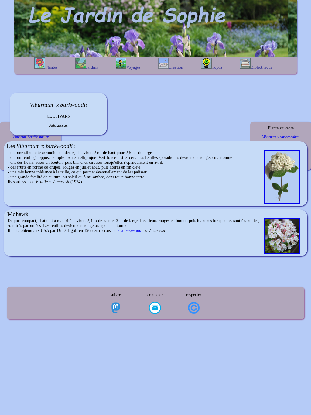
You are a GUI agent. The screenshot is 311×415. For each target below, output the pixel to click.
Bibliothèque (261, 67)
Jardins (92, 67)
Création (176, 67)
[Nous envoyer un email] (155, 308)
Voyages (133, 67)
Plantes (51, 67)
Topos (217, 67)
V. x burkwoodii (130, 230)
